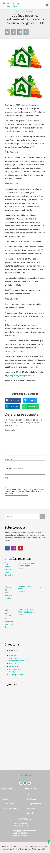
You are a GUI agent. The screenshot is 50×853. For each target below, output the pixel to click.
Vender (12, 672)
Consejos (13, 663)
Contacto (30, 813)
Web (6, 478)
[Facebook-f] (7, 548)
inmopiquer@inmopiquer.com (25, 831)
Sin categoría (15, 669)
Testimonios (31, 794)
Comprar (13, 658)
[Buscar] (42, 516)
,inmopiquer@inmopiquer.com (20, 375)
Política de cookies (39, 849)
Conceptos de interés (25, 11)
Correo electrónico (14, 469)
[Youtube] (20, 548)
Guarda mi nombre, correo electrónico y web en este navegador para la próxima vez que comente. (24, 491)
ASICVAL (13, 655)
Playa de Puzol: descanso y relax (29, 588)
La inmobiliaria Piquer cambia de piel (27, 564)
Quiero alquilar (8, 804)
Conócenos (31, 799)
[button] (47, 5)
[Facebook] (25, 783)
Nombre (9, 459)
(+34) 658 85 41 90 (20, 833)
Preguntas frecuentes (11, 808)
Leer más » (21, 568)
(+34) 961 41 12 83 (20, 836)
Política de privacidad (21, 849)
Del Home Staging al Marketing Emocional (27, 611)
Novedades (14, 666)
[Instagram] (13, 548)
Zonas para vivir (16, 674)
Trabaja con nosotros (35, 804)
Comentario (11, 430)
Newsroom (31, 808)
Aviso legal (7, 849)
